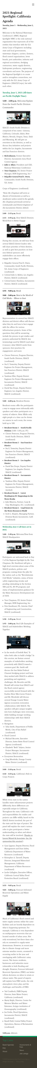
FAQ (4, 1048)
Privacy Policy (20, 1062)
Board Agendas (8, 1044)
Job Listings (24, 1053)
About (5, 1051)
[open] (33, 5)
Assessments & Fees (25, 1045)
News (22, 1050)
